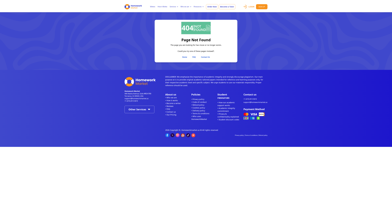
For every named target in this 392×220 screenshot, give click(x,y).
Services (173, 7)
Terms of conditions (251, 135)
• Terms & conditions (200, 113)
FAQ (194, 57)
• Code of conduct (199, 102)
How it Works (162, 7)
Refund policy (263, 135)
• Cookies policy (198, 108)
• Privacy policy (197, 99)
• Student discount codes (228, 119)
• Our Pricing (170, 114)
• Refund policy (197, 105)
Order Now (212, 7)
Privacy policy (239, 135)
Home (184, 57)
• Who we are (171, 97)
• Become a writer (173, 103)
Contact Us (205, 57)
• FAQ (167, 109)
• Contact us (170, 112)
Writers (152, 7)
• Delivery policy (198, 110)
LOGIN (251, 7)
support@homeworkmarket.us (137, 98)
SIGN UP (261, 7)
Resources (198, 7)
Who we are (184, 7)
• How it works (171, 100)
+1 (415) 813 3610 (131, 101)
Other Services (137, 109)
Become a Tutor (227, 7)
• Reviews (169, 106)
